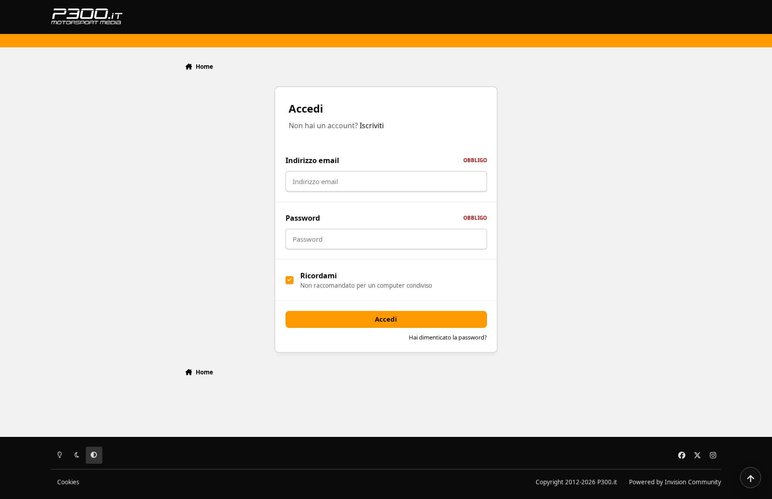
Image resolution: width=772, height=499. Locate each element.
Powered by (675, 482)
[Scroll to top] (750, 477)
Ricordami (318, 275)
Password (386, 218)
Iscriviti (372, 125)
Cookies (68, 482)
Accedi (386, 318)
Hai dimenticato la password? (448, 337)
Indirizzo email (386, 160)
